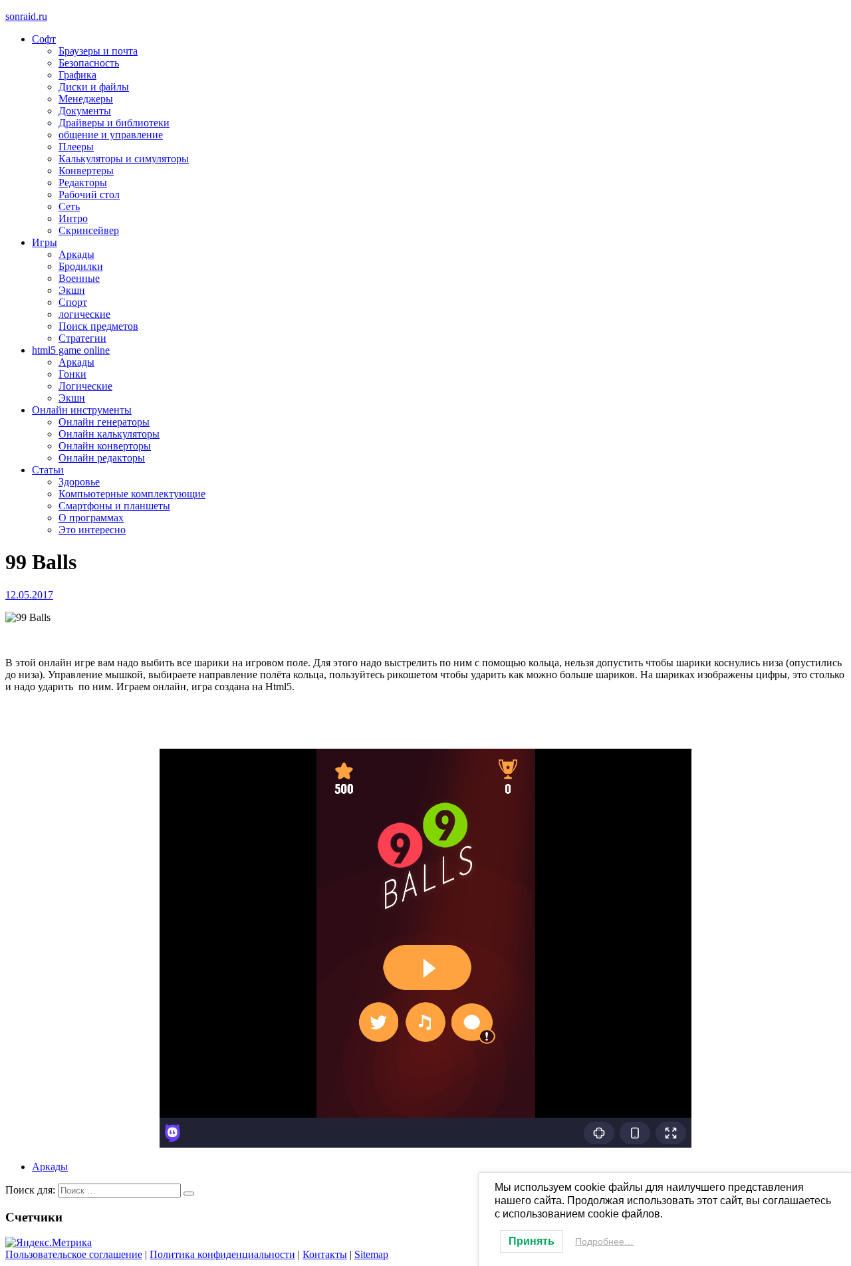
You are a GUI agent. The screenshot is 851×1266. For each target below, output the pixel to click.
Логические (85, 386)
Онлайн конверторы (105, 445)
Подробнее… (604, 1241)
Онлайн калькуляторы (109, 434)
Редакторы (83, 182)
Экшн (72, 290)
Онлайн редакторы (102, 457)
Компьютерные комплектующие (132, 493)
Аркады (76, 254)
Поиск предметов (98, 326)
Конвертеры (86, 170)
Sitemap (371, 1254)
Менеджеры (86, 98)
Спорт (73, 302)
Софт (44, 39)
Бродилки (81, 266)
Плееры (76, 146)
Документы (85, 110)
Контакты (325, 1254)
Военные (79, 278)
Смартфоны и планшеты (114, 505)
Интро (73, 218)
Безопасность (89, 62)
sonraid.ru (26, 16)
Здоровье (79, 481)
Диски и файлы (94, 86)
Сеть (69, 206)
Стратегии (82, 338)
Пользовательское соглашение (73, 1254)
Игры (44, 242)
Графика (77, 74)
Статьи (48, 469)
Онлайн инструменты (82, 410)
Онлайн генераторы (104, 422)
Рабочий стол (89, 194)
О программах (91, 517)
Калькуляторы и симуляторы (124, 158)
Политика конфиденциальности (222, 1254)
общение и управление (111, 134)
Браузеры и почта (98, 51)
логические (84, 314)
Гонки (72, 374)
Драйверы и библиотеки (114, 122)
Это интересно (92, 529)
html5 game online (71, 350)
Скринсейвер (89, 230)
